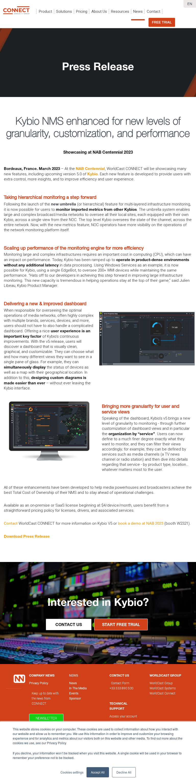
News (73, 675)
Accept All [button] (98, 772)
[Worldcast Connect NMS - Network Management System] (16, 10)
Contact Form (120, 683)
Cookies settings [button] (71, 772)
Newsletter (46, 718)
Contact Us (68, 624)
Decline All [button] (123, 772)
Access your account (123, 716)
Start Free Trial (121, 624)
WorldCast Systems (163, 688)
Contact (11, 523)
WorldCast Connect (162, 693)
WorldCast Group (161, 683)
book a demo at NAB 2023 (140, 523)
